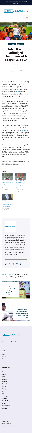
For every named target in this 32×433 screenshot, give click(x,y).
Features (4, 381)
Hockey (4, 386)
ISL (3, 393)
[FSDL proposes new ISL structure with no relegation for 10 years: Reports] (7, 176)
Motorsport (5, 396)
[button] (20, 17)
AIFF (17, 91)
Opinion (4, 398)
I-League (20, 44)
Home (4, 274)
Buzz (3, 376)
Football (12, 44)
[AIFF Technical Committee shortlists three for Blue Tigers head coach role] (7, 197)
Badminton (5, 372)
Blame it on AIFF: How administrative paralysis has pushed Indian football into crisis (20, 184)
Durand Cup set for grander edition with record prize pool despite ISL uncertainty (10, 291)
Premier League (7, 401)
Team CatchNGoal (18, 70)
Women (4, 408)
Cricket (4, 379)
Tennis (4, 403)
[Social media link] (6, 264)
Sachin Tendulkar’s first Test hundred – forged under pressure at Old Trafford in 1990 (21, 313)
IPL (3, 391)
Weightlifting (6, 405)
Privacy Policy (6, 421)
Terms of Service (6, 423)
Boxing (4, 374)
